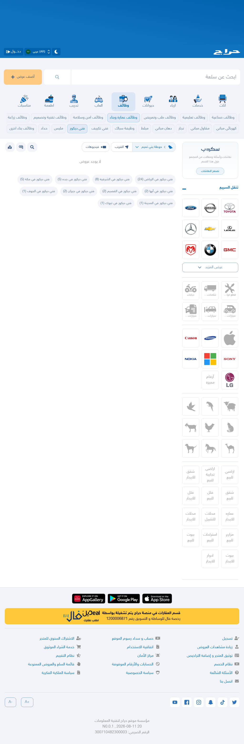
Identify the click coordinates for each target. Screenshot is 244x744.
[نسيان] (210, 208)
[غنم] (229, 406)
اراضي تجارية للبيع (210, 475)
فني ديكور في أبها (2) (159, 191)
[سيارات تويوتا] (229, 208)
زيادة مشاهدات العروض (215, 647)
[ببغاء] (210, 406)
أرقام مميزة (210, 380)
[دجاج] (210, 427)
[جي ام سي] (229, 250)
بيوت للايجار (229, 559)
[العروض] (10, 147)
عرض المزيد (214, 267)
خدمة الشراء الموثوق (59, 647)
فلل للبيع (210, 496)
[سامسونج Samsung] (210, 338)
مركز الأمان (145, 656)
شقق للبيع (230, 496)
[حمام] (190, 406)
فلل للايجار (190, 496)
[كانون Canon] (190, 338)
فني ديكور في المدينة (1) (156, 203)
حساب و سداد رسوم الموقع (132, 638)
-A (10, 702)
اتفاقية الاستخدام (140, 647)
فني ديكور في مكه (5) (35, 179)
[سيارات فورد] (190, 208)
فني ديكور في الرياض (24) (155, 179)
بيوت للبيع (190, 538)
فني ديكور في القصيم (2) (119, 191)
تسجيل (227, 638)
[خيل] (210, 448)
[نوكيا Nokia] (190, 359)
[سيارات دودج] (190, 250)
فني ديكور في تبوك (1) (116, 203)
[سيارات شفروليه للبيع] (210, 229)
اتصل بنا (226, 681)
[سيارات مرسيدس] (190, 229)
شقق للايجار (190, 475)
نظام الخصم (223, 664)
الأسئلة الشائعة (221, 673)
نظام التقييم (65, 656)
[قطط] (229, 427)
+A (27, 702)
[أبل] (229, 448)
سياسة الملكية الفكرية (58, 673)
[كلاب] (190, 448)
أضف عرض (26, 77)
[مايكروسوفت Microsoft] (210, 359)
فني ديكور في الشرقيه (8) (112, 179)
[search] (57, 77)
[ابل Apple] (229, 338)
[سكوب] (21, 147)
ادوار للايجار (210, 559)
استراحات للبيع (210, 538)
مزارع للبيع (230, 538)
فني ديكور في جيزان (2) (78, 191)
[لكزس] (229, 229)
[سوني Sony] (229, 359)
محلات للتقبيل (210, 517)
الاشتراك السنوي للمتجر (57, 638)
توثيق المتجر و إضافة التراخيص (210, 656)
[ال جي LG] (229, 380)
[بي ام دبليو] (210, 250)
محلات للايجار (191, 517)
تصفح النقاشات (210, 171)
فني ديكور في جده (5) (72, 179)
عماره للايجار (229, 517)
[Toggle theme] (56, 52)
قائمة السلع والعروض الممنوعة (51, 664)
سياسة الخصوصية (139, 673)
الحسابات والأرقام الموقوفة (132, 664)
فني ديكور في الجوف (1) (38, 191)
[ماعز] (190, 427)
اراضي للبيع (229, 475)
